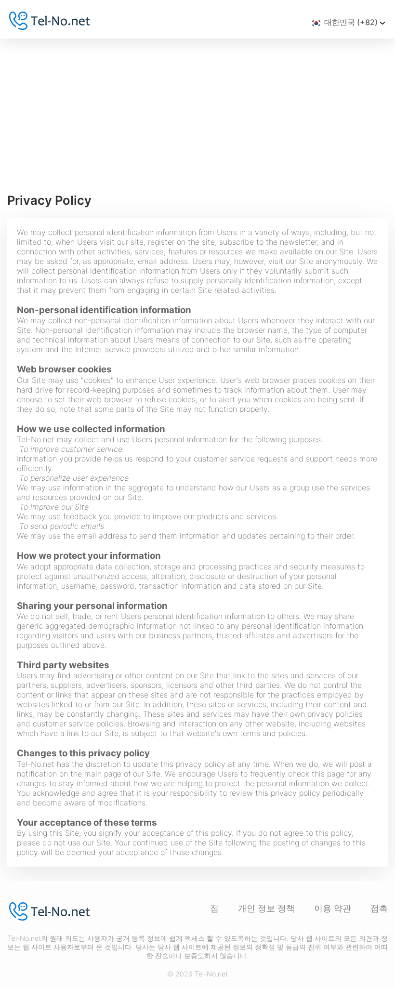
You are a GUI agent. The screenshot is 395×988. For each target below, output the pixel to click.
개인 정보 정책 (266, 908)
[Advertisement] (197, 110)
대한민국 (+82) (351, 22)
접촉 (379, 908)
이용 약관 (332, 908)
